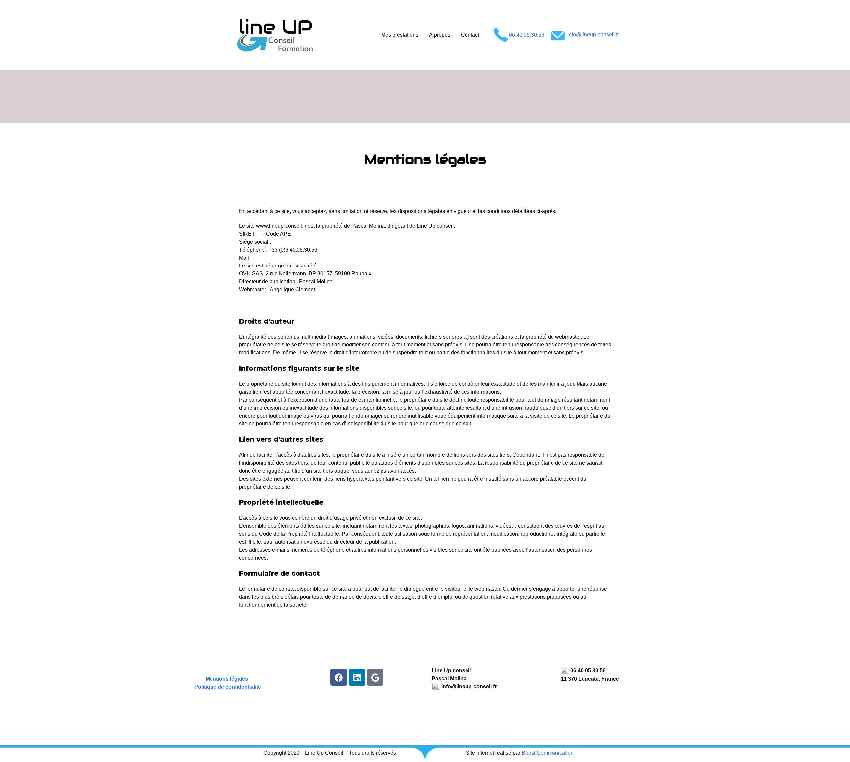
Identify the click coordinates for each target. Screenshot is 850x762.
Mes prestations (399, 35)
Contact (470, 35)
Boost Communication (548, 753)
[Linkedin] (357, 677)
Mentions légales (227, 679)
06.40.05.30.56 (526, 34)
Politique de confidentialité (227, 687)
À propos (439, 35)
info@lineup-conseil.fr (592, 34)
